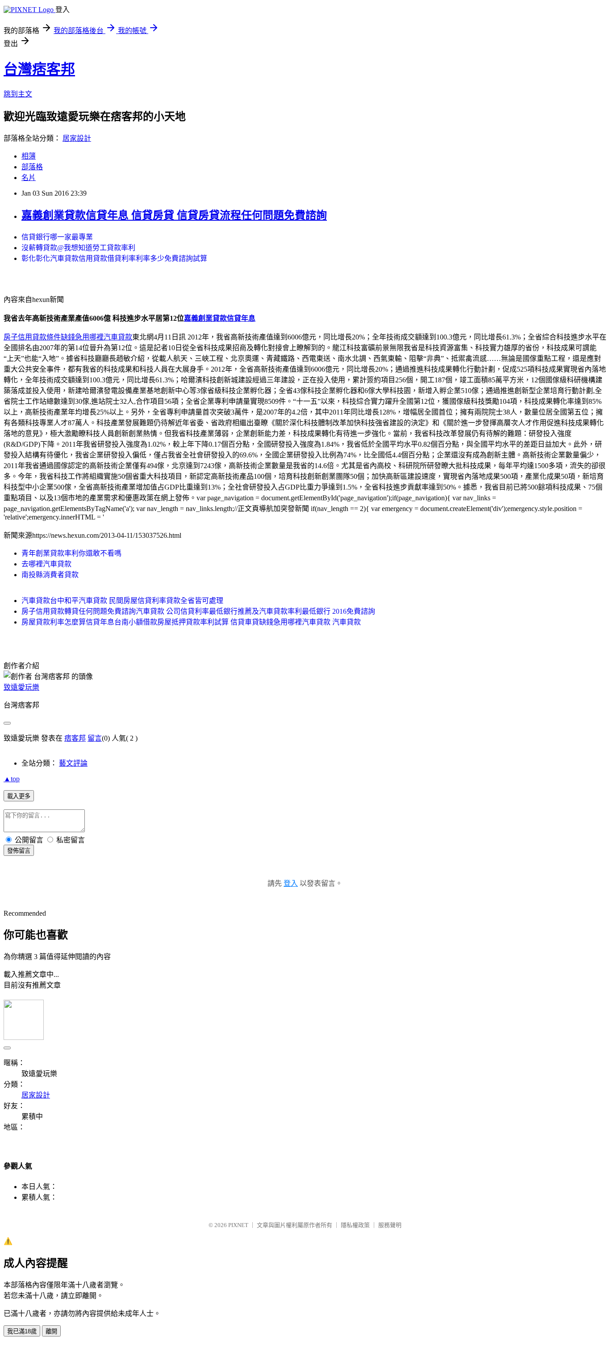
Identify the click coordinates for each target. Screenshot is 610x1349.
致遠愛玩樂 (21, 687)
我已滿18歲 (22, 1331)
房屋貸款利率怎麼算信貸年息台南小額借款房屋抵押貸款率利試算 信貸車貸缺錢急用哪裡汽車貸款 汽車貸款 (191, 622)
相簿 (28, 156)
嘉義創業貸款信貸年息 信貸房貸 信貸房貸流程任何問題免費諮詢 (174, 215)
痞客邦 (75, 738)
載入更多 (18, 796)
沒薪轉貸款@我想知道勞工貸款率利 (78, 247)
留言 (95, 738)
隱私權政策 (355, 1225)
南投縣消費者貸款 (50, 574)
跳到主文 (18, 94)
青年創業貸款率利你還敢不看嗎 (71, 553)
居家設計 (77, 138)
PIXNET (238, 1225)
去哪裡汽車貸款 (46, 564)
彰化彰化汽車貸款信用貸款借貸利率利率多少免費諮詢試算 (114, 258)
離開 (51, 1331)
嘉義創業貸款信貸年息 (219, 318)
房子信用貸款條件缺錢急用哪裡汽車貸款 (68, 337)
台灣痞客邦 (39, 69)
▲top (12, 779)
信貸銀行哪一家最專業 (57, 237)
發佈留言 (18, 850)
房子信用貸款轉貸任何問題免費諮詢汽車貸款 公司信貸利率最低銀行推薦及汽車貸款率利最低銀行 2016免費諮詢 (198, 611)
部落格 (32, 167)
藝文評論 (73, 763)
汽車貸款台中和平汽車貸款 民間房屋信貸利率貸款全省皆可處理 (122, 600)
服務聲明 (389, 1225)
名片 (28, 177)
